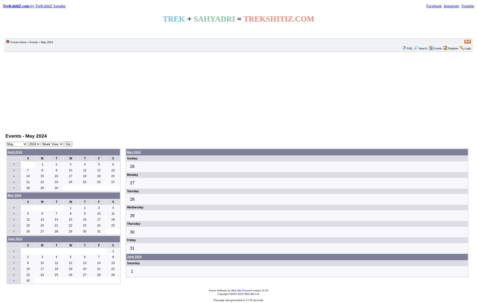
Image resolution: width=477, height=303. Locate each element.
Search (423, 48)
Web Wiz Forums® (241, 290)
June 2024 (134, 257)
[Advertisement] (238, 92)
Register (453, 48)
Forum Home (19, 42)
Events (34, 42)
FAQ (409, 48)
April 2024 (15, 152)
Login (468, 48)
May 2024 (134, 152)
